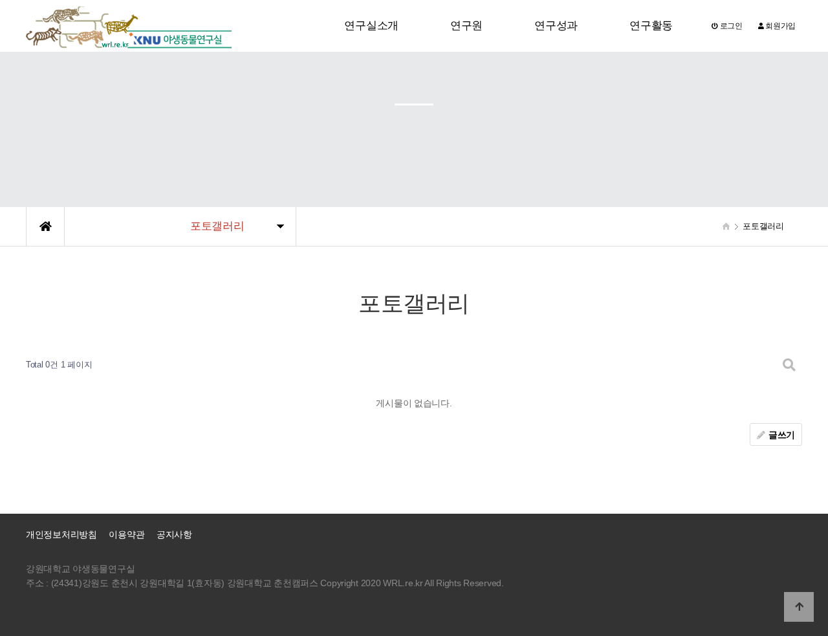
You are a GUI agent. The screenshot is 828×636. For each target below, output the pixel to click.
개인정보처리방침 (61, 535)
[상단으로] (799, 607)
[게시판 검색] (789, 365)
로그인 (730, 25)
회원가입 (779, 25)
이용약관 (126, 535)
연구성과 (556, 25)
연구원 (466, 25)
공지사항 (174, 535)
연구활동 (651, 25)
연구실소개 (371, 25)
